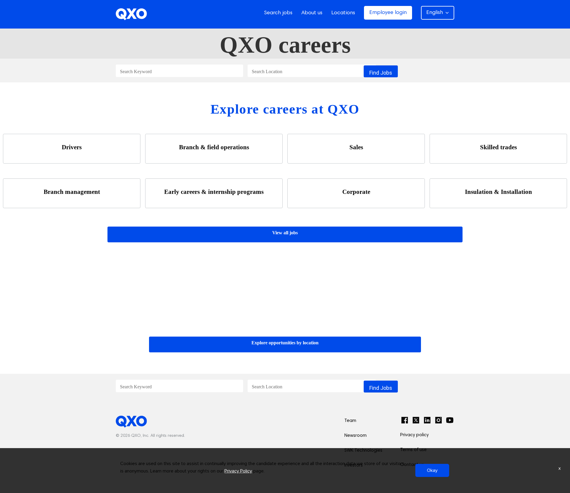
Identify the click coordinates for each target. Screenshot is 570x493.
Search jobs (278, 13)
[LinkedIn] (427, 420)
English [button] (434, 12)
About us (311, 13)
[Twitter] (415, 420)
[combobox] (179, 71)
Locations (343, 13)
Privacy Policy (238, 471)
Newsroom (355, 435)
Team (350, 420)
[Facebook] (404, 420)
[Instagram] (438, 420)
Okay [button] (432, 470)
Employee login (388, 12)
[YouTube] (449, 420)
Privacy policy (414, 435)
